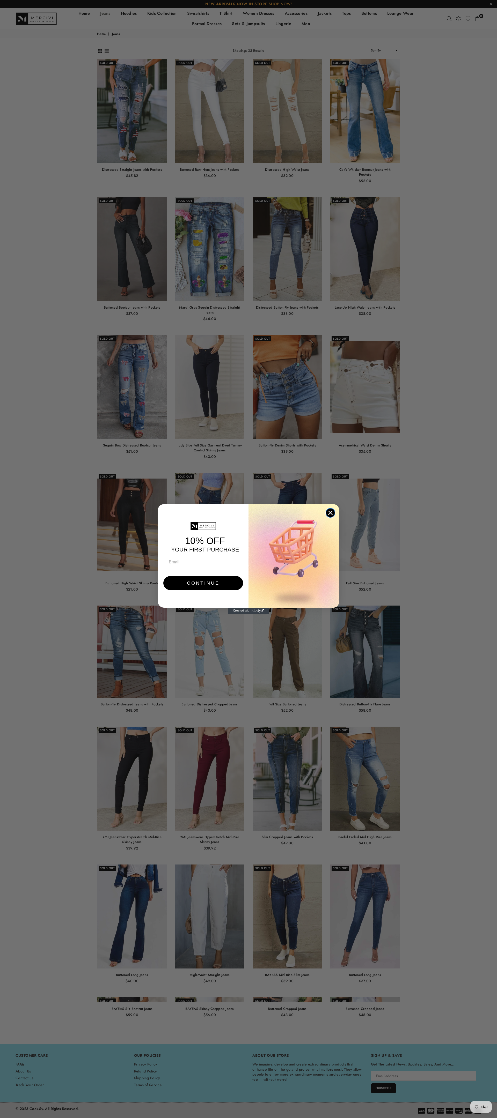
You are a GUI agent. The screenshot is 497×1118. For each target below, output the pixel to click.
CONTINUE (203, 583)
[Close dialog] (330, 512)
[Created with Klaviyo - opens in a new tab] (248, 611)
